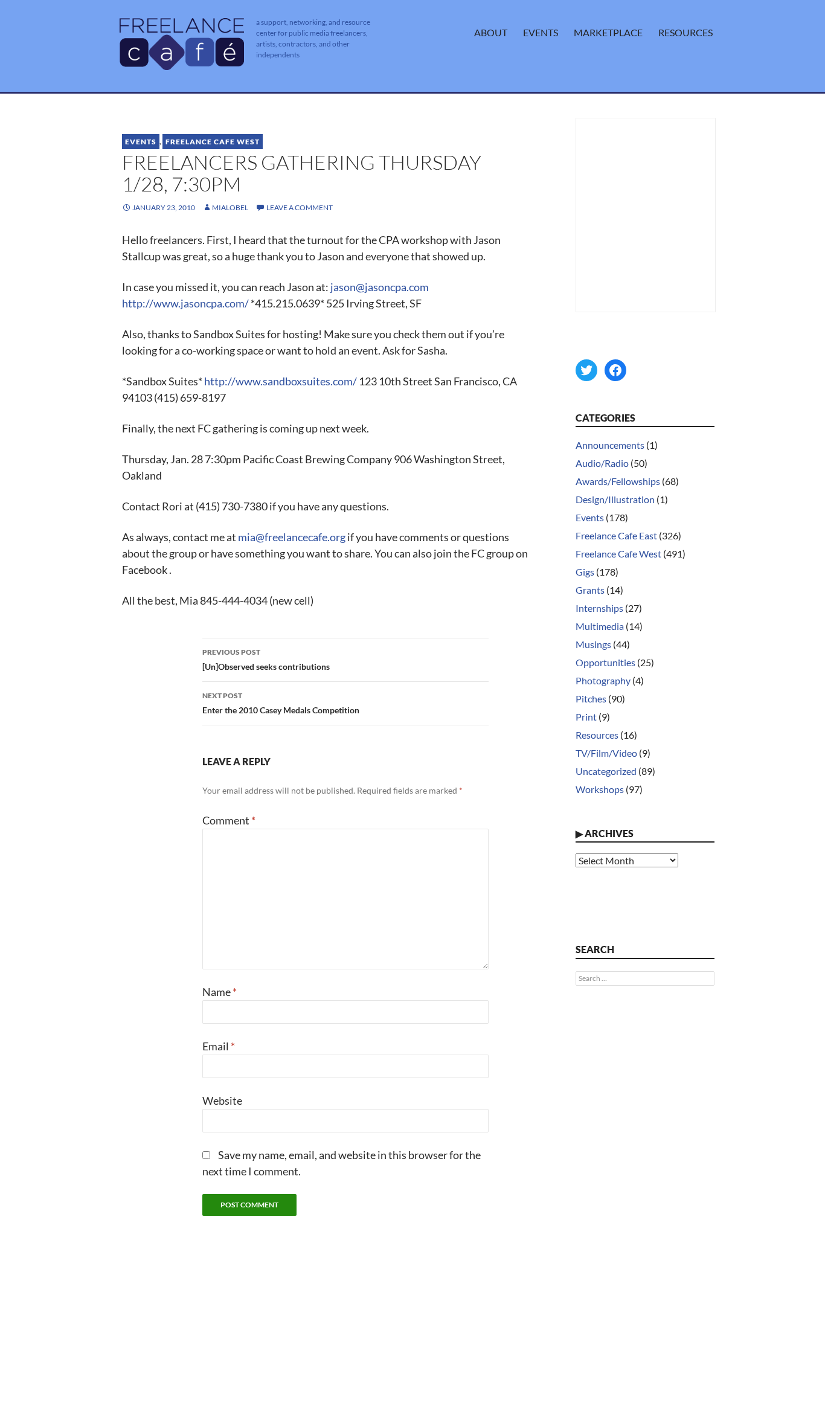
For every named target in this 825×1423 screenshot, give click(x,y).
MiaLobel (230, 207)
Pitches (591, 698)
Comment (228, 820)
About (490, 32)
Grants (590, 590)
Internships (599, 608)
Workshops (600, 789)
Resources (685, 32)
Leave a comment (299, 207)
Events (540, 32)
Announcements (610, 445)
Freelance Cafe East (616, 535)
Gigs (585, 571)
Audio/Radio (602, 463)
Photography (603, 680)
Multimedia (600, 626)
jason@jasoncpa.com (379, 287)
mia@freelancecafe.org (291, 537)
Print (586, 716)
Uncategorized (606, 771)
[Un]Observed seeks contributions (266, 659)
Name (219, 991)
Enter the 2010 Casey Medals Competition (280, 703)
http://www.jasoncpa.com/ (185, 303)
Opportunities (605, 662)
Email (218, 1046)
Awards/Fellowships (618, 481)
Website (222, 1100)
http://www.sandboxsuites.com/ (280, 381)
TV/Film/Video (606, 753)
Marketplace (608, 32)
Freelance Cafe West (212, 141)
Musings (593, 644)
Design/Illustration (615, 499)
